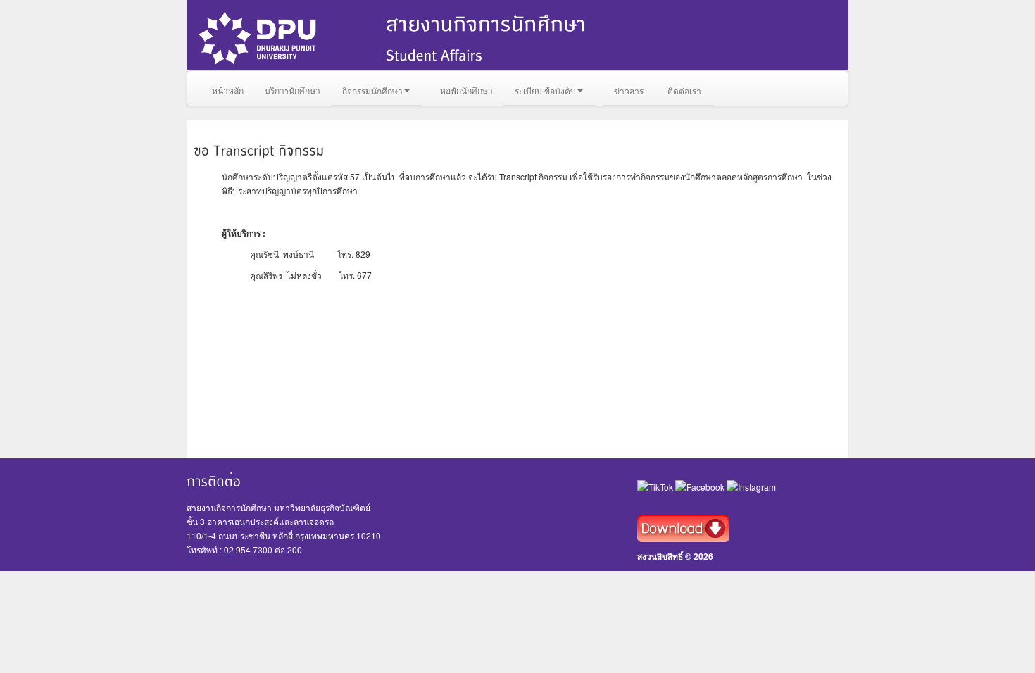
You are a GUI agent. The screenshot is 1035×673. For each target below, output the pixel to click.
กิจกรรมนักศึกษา (372, 90)
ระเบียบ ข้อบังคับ (545, 90)
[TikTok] (656, 486)
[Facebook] (701, 486)
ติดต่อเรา (684, 90)
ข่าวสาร (629, 90)
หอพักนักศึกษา (466, 90)
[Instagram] (751, 486)
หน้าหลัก (228, 90)
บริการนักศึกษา (292, 90)
